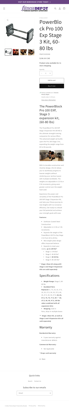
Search (30, 381)
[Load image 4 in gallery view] (31, 52)
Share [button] (43, 359)
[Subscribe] (50, 393)
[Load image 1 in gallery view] (8, 52)
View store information (48, 100)
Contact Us (37, 381)
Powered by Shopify (22, 406)
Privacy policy (32, 405)
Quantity (41, 69)
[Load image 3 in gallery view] (23, 52)
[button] (4, 8)
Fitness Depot (12, 406)
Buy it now (52, 86)
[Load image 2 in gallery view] (16, 52)
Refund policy (41, 405)
